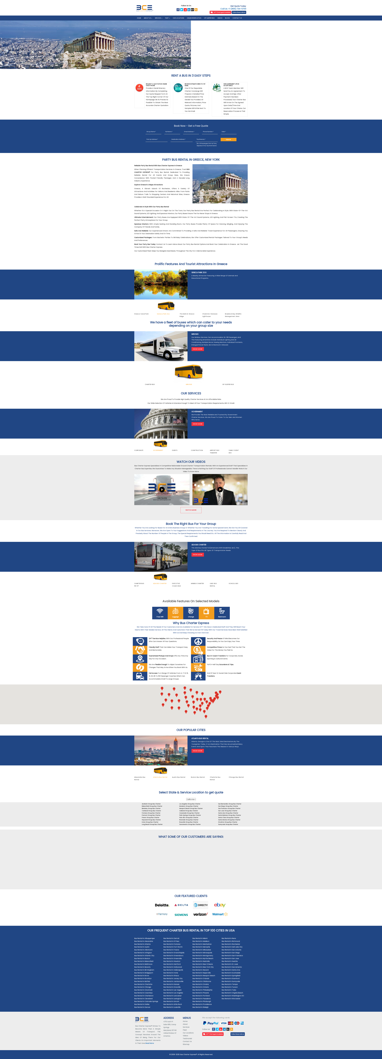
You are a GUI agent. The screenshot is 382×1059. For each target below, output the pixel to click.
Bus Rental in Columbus (143, 993)
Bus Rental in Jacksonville (173, 981)
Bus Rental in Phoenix (200, 993)
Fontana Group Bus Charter (151, 813)
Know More (197, 354)
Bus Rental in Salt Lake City (232, 947)
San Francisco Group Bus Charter (229, 808)
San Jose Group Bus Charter (227, 811)
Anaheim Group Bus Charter (151, 804)
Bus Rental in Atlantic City (144, 955)
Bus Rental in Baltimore (143, 964)
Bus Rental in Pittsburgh (201, 1001)
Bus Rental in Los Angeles (173, 993)
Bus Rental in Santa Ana (231, 970)
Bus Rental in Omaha (200, 984)
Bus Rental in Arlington (143, 953)
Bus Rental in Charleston (143, 996)
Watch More (191, 510)
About (185, 1024)
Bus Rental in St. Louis (230, 964)
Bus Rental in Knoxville (172, 987)
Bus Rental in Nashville (201, 961)
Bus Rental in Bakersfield (143, 961)
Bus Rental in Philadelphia (202, 990)
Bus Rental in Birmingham (144, 970)
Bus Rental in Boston (142, 958)
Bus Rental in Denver (142, 1007)
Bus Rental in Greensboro (173, 955)
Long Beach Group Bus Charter (152, 824)
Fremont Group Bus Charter (151, 815)
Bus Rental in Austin (141, 947)
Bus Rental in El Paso (171, 941)
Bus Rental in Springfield (231, 975)
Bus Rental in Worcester (231, 998)
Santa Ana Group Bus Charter (228, 813)
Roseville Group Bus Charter (188, 822)
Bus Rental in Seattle (230, 961)
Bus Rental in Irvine (170, 973)
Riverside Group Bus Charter (188, 820)
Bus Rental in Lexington (172, 998)
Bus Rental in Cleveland (143, 998)
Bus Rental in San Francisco (232, 955)
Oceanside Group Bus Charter (189, 813)
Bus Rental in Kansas (171, 984)
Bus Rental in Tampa (230, 984)
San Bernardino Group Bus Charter (229, 804)
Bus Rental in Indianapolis (173, 970)
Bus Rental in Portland (201, 996)
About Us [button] (147, 18)
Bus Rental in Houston (171, 961)
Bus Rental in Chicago (142, 987)
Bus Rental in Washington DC (233, 996)
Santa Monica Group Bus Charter (229, 820)
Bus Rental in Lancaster (172, 996)
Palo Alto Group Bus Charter (188, 817)
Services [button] (158, 18)
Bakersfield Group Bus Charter (152, 806)
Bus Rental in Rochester (231, 944)
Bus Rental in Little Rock (172, 1004)
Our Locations (178, 18)
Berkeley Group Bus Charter (151, 808)
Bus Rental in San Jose (230, 958)
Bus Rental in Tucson (230, 987)
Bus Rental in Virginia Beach (232, 993)
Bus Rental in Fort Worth (172, 947)
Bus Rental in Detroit (171, 938)
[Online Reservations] (239, 14)
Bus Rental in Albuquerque (144, 938)
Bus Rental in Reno (229, 938)
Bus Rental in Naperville (201, 973)
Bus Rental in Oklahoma (201, 981)
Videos (219, 18)
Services (186, 1027)
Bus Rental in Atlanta (142, 944)
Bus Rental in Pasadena (201, 998)
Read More (149, 1043)
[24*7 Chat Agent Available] (220, 14)
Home (139, 18)
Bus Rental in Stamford (230, 978)
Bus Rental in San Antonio (231, 950)
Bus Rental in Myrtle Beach (202, 958)
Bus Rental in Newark (200, 970)
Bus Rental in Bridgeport (143, 973)
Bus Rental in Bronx (141, 975)
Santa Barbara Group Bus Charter (229, 815)
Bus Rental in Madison (200, 941)
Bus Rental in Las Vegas (172, 990)
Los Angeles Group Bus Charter (189, 804)
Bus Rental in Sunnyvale (231, 981)
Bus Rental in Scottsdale (231, 973)
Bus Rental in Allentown (143, 950)
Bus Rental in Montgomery (202, 955)
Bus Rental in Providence (202, 1004)
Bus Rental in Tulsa (229, 990)
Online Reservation (194, 18)
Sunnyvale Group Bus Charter (228, 824)
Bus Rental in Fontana (171, 944)
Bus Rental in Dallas (141, 1004)
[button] (172, 708)
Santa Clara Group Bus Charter (228, 817)
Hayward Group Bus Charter (151, 820)
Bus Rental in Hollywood (172, 967)
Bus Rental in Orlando (200, 978)
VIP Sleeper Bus (209, 18)
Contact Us (237, 18)
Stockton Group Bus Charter (227, 822)
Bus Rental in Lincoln (171, 1001)
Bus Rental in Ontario (200, 987)
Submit (228, 140)
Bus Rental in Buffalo (142, 981)
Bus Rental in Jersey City (173, 978)
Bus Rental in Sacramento (232, 967)
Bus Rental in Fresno (171, 950)
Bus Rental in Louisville (171, 1007)
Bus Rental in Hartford (172, 964)
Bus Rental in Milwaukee (201, 950)
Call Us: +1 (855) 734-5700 (233, 8)
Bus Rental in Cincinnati (143, 990)
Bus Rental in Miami (199, 938)
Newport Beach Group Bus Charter (191, 808)
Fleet (167, 18)
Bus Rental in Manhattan (202, 944)
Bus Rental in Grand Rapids (173, 953)
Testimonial (187, 1038)
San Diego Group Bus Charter (228, 806)
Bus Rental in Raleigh (200, 1007)
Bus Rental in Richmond (231, 941)
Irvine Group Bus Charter (150, 822)
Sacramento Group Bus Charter (190, 824)
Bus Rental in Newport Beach (203, 975)
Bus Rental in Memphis (201, 947)
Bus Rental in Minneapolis (202, 953)
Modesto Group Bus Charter (188, 806)
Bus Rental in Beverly (142, 967)
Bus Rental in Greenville (172, 958)
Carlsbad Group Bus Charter (151, 811)
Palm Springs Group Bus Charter (190, 815)
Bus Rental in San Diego (231, 953)
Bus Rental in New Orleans (202, 964)
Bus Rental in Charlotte (143, 984)
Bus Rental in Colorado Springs (146, 1001)
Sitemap (186, 1044)
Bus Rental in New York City (203, 967)
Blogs (227, 18)
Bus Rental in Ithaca (171, 975)
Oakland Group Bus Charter (188, 811)
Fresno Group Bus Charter (150, 817)
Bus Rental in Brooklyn (143, 978)
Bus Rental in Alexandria (143, 941)
